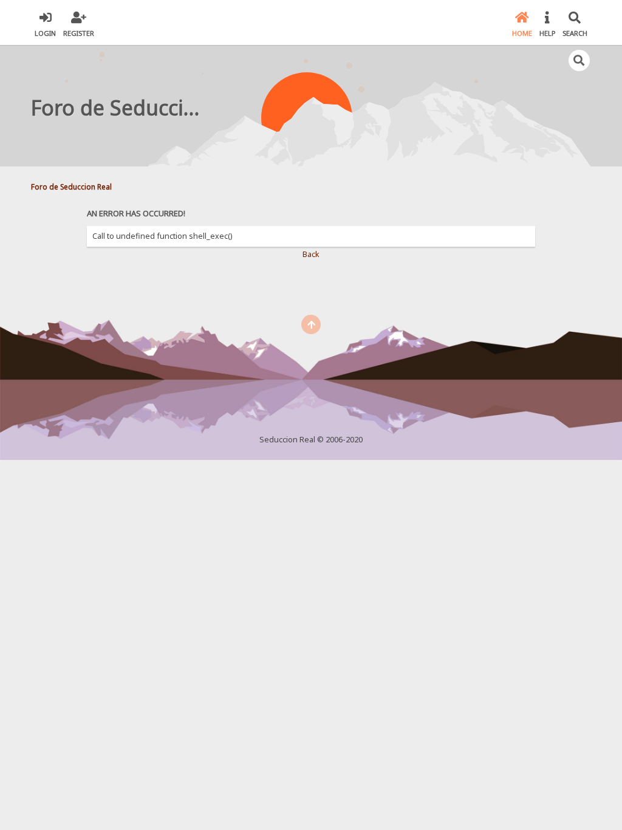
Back (311, 254)
